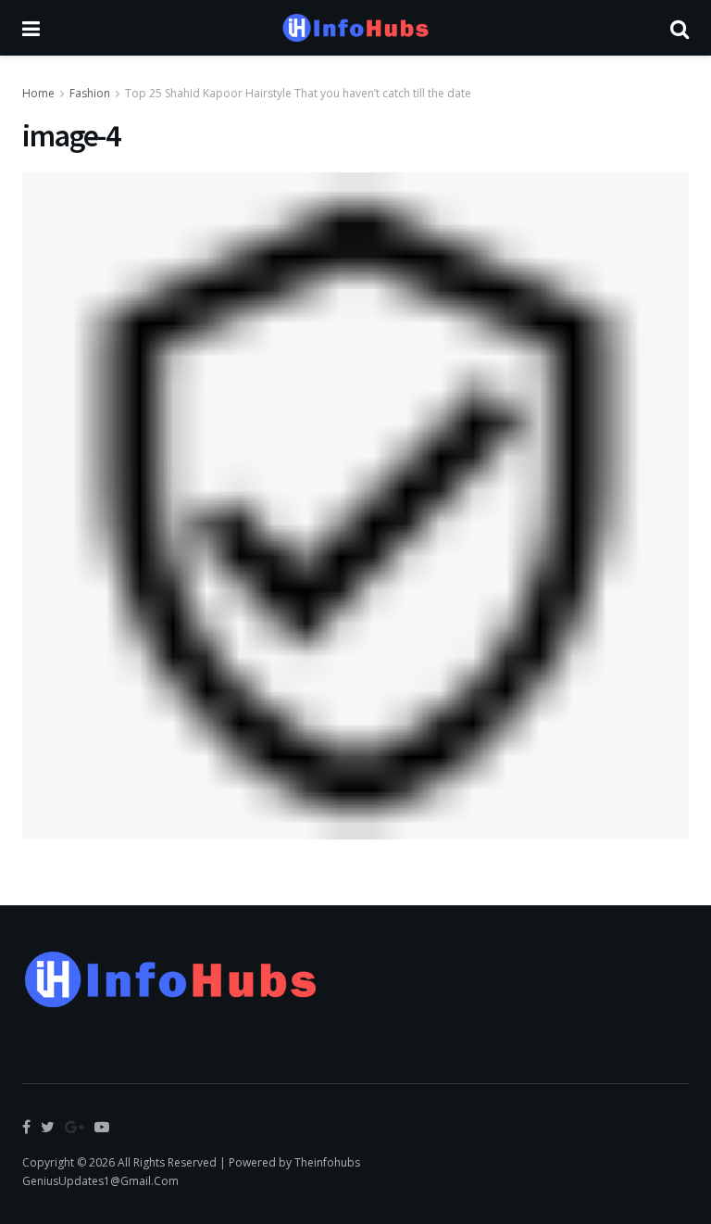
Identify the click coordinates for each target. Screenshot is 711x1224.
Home (38, 93)
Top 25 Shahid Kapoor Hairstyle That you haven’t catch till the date (298, 93)
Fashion (89, 93)
